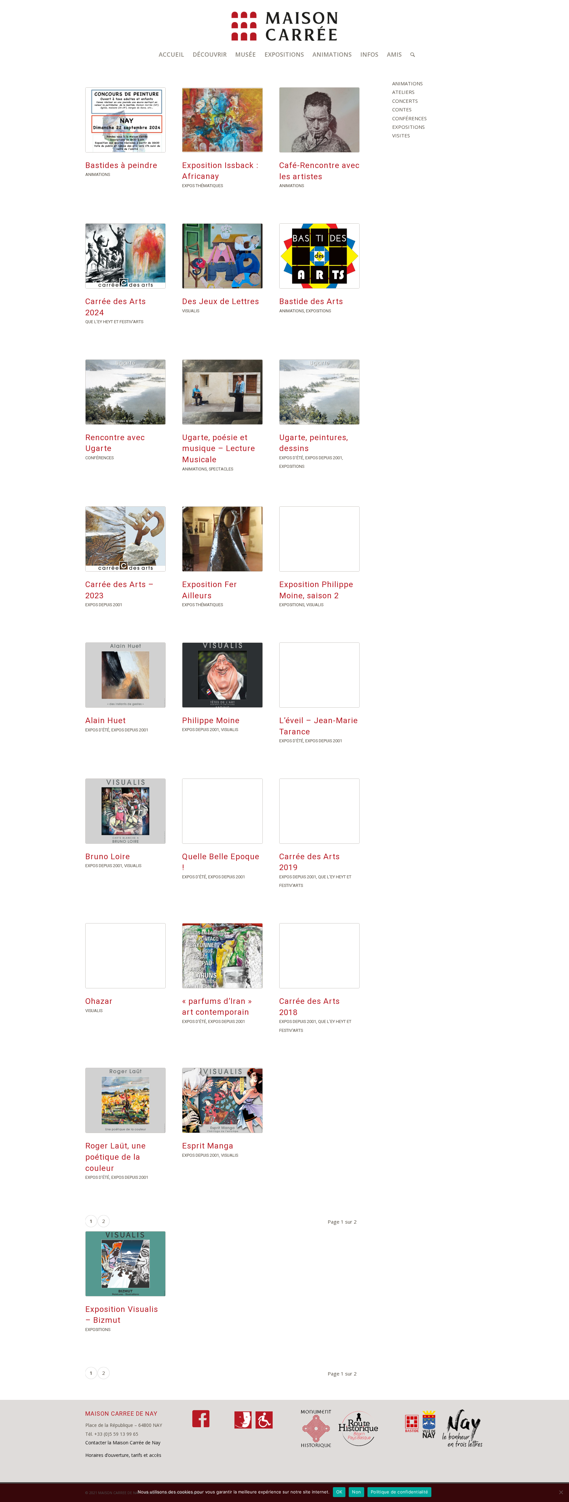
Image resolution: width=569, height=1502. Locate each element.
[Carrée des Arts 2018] (319, 955)
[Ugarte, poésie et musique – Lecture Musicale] (222, 392)
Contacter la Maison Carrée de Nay (122, 1442)
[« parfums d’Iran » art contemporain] (222, 955)
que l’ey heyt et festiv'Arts (114, 321)
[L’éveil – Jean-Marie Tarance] (319, 675)
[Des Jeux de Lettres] (222, 256)
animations (97, 174)
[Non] (560, 1492)
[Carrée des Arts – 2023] (125, 539)
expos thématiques (202, 185)
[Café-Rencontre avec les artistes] (319, 120)
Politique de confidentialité (399, 1491)
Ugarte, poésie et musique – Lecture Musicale (218, 448)
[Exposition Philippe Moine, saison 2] (319, 539)
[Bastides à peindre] (125, 120)
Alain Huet (105, 720)
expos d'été (291, 457)
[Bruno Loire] (125, 811)
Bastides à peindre (121, 165)
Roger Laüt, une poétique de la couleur (115, 1157)
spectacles (221, 469)
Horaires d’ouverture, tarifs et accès (123, 1455)
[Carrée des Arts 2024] (125, 256)
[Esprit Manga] (222, 1100)
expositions (318, 310)
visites (401, 135)
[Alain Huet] (125, 675)
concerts (405, 101)
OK (339, 1491)
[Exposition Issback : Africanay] (222, 120)
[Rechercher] (410, 54)
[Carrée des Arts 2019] (319, 811)
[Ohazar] (125, 955)
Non (356, 1491)
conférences (99, 457)
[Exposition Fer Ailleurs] (222, 539)
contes (402, 109)
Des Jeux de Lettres (220, 301)
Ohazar (99, 1001)
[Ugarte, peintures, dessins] (319, 392)
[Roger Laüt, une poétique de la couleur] (125, 1100)
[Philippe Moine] (222, 675)
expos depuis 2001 (323, 457)
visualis (190, 310)
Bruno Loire (107, 856)
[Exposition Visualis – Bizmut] (125, 1263)
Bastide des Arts (311, 301)
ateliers (403, 92)
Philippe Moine (211, 720)
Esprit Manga (207, 1145)
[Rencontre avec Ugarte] (125, 392)
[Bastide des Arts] (319, 256)
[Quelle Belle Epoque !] (222, 811)
